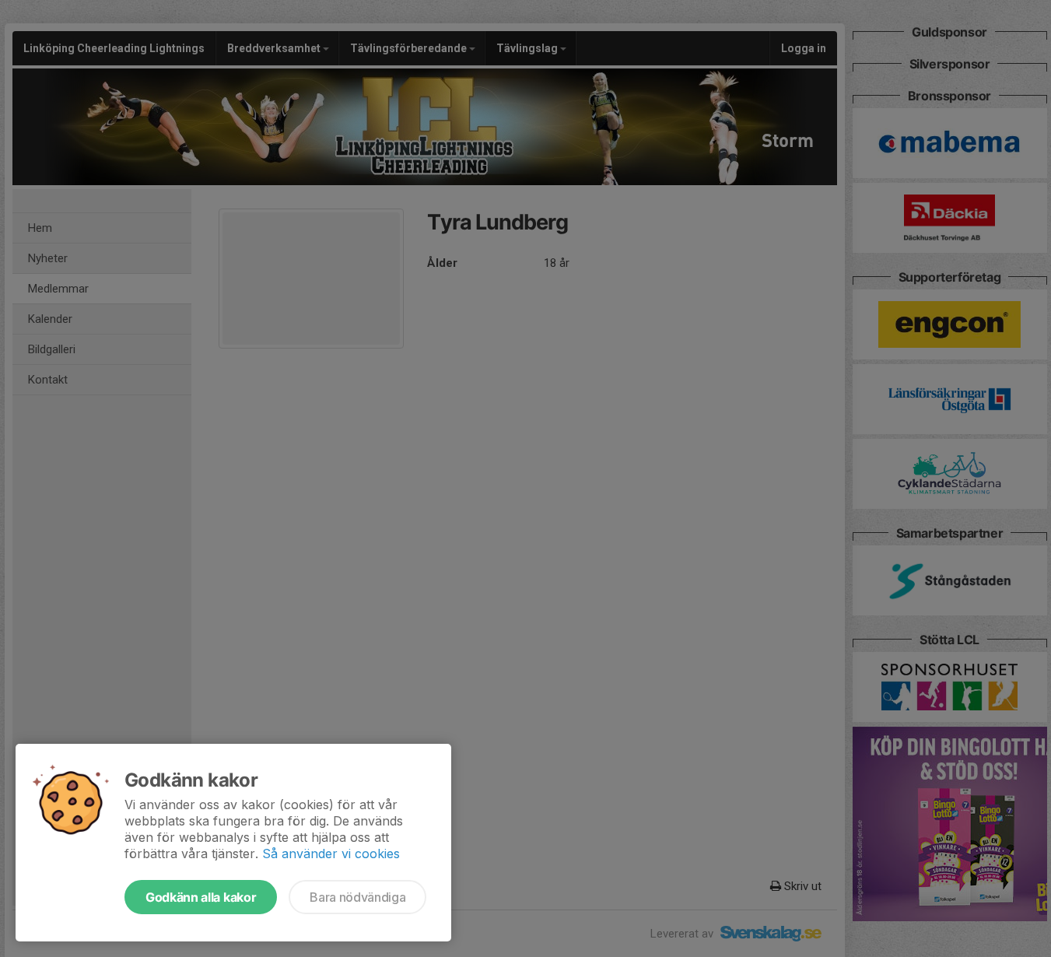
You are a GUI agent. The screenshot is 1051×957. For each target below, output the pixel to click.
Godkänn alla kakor (200, 897)
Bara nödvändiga (357, 897)
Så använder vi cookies (331, 853)
